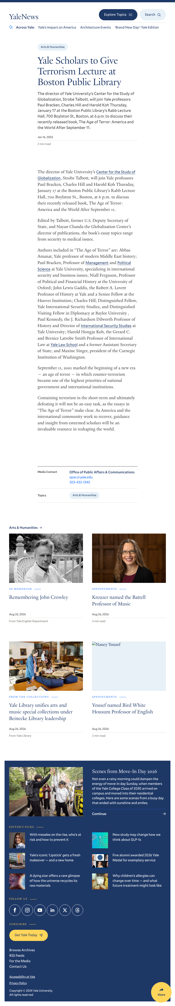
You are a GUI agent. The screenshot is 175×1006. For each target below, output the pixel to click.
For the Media (19, 961)
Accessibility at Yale (22, 977)
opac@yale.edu (81, 477)
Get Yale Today (26, 935)
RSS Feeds (16, 955)
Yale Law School (64, 344)
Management (96, 262)
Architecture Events (95, 27)
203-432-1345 (79, 482)
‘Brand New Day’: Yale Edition (137, 27)
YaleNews (24, 17)
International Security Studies (106, 325)
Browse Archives (22, 950)
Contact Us (18, 966)
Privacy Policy (18, 983)
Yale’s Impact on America (57, 27)
